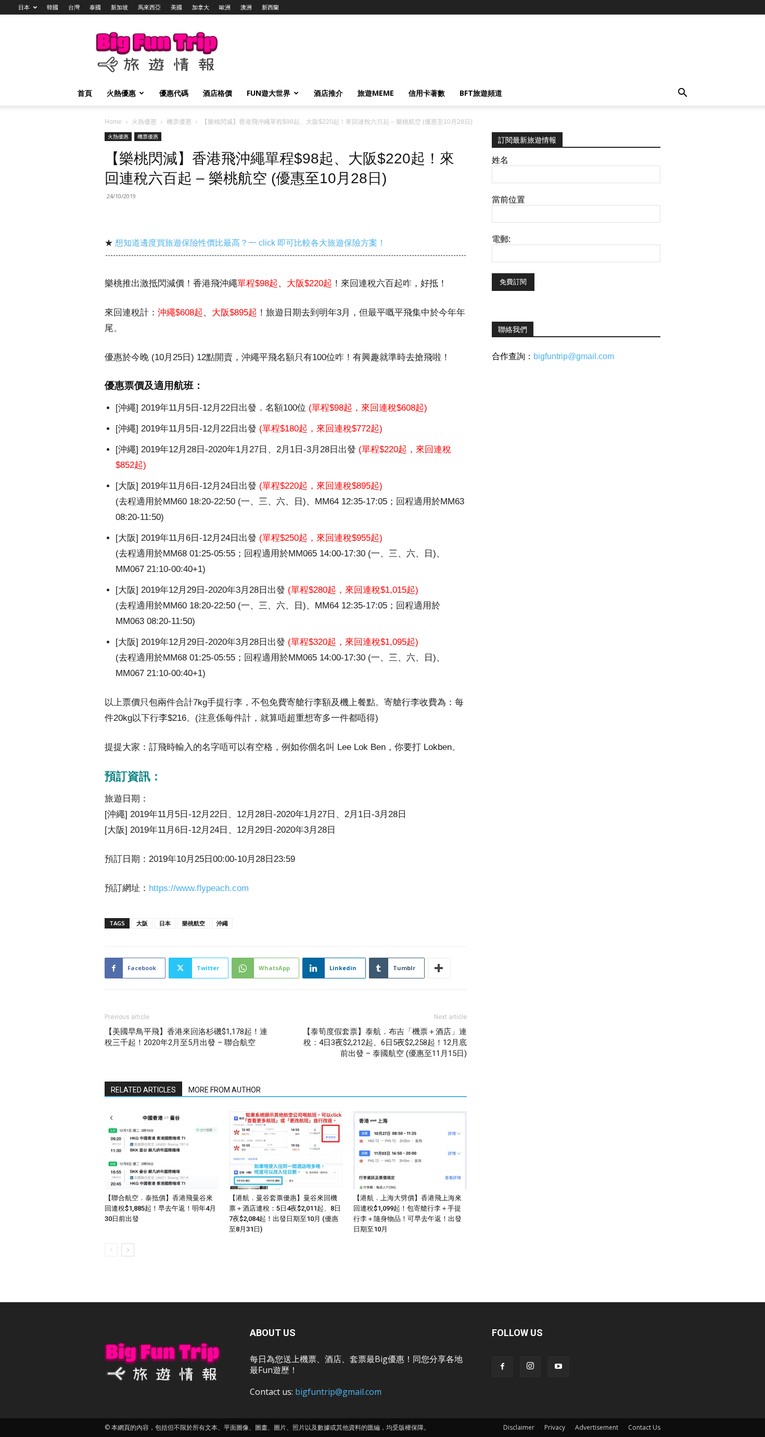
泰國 (95, 7)
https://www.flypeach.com (199, 888)
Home (113, 121)
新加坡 (119, 7)
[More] (439, 968)
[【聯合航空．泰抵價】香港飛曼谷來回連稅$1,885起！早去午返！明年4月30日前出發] (161, 1150)
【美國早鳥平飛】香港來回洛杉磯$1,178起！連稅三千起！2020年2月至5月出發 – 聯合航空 (186, 1037)
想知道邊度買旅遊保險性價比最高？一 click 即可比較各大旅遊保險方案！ (250, 242)
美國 (176, 7)
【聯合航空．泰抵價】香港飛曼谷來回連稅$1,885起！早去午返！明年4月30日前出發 (160, 1208)
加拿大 (200, 7)
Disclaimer (518, 1427)
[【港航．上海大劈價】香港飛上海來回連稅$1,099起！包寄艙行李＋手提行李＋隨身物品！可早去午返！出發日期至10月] (410, 1150)
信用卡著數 (427, 93)
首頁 (85, 93)
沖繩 (222, 923)
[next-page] (127, 1249)
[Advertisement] (436, 52)
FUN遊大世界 (268, 93)
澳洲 (246, 7)
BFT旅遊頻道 (481, 93)
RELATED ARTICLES (143, 1090)
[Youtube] (558, 1366)
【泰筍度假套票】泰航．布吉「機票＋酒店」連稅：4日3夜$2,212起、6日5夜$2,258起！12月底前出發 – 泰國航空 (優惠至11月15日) (385, 1042)
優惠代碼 (173, 93)
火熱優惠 (121, 93)
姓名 (500, 160)
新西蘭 (270, 7)
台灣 (74, 7)
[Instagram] (530, 1366)
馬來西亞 (149, 7)
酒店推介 (328, 93)
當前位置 (508, 199)
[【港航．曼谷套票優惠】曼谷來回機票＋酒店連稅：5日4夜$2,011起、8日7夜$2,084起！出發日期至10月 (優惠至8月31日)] (285, 1150)
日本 (24, 7)
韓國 (52, 7)
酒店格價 (217, 93)
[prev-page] (111, 1249)
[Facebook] (502, 1366)
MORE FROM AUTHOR (224, 1090)
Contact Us (644, 1427)
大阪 (142, 923)
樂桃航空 (193, 923)
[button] (682, 94)
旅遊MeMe (376, 93)
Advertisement (596, 1427)
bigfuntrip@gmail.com (573, 356)
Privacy (554, 1427)
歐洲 (225, 7)
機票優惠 (179, 121)
